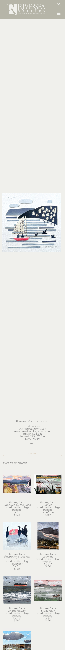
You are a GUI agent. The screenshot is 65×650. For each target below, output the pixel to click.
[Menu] (58, 13)
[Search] (58, 4)
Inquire (32, 453)
